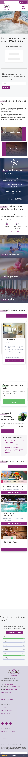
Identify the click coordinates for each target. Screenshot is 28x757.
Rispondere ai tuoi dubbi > (12, 447)
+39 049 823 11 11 (9, 684)
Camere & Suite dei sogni (16, 316)
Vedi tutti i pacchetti (17, 466)
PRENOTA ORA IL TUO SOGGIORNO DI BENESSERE (14, 198)
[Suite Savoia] (14, 330)
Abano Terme (6, 9)
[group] (14, 343)
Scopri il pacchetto (14, 492)
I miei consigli (8, 431)
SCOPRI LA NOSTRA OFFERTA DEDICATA (14, 192)
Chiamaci (14, 755)
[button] (25, 321)
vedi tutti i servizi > (14, 232)
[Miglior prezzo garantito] (14, 503)
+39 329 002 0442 (14, 686)
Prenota (4, 755)
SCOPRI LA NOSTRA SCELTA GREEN (14, 401)
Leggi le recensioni (14, 632)
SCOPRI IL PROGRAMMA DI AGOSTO (14, 185)
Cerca (24, 2)
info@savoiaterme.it (12, 689)
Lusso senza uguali (14, 360)
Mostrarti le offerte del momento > (14, 449)
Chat (23, 755)
